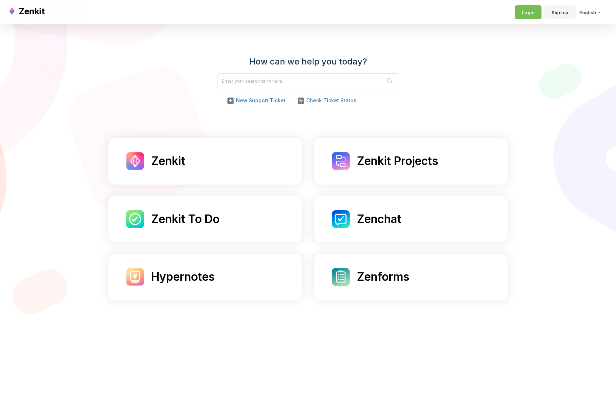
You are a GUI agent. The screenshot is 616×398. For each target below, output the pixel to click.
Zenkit (168, 161)
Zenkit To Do (185, 219)
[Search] (390, 81)
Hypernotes (183, 277)
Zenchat (379, 219)
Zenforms (383, 277)
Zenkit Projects (397, 161)
